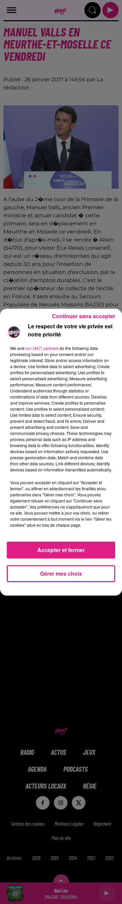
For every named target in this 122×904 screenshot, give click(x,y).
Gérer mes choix (61, 573)
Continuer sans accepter (83, 316)
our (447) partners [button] (42, 348)
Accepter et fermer (61, 550)
